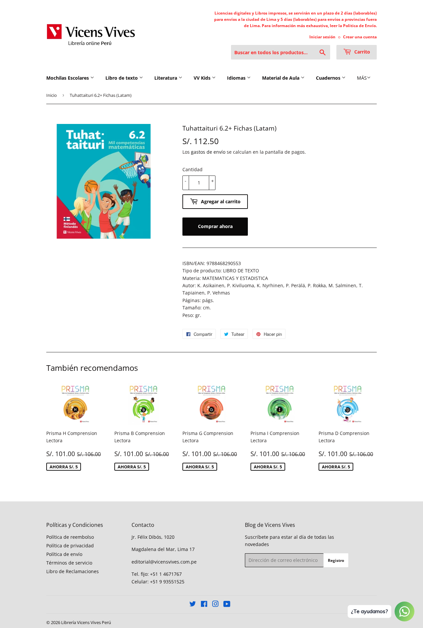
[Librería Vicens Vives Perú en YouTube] (226, 605)
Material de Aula (281, 78)
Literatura (166, 78)
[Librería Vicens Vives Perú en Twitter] (192, 605)
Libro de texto (122, 78)
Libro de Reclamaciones (72, 571)
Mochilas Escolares (68, 78)
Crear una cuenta (360, 36)
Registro (336, 560)
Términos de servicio (69, 563)
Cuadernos (329, 78)
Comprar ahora (215, 226)
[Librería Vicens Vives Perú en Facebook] (204, 605)
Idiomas (237, 78)
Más (362, 78)
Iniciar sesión (322, 36)
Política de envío (64, 554)
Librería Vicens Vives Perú (86, 622)
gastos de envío (208, 152)
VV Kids (203, 78)
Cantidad (192, 169)
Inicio (51, 95)
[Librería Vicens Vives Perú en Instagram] (215, 605)
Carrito (361, 52)
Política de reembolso (70, 537)
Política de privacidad (70, 545)
